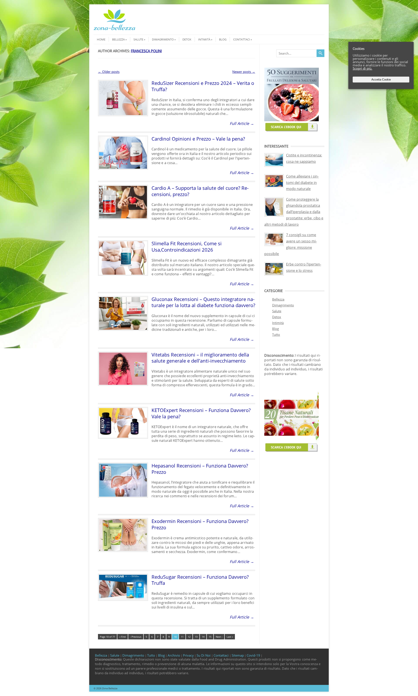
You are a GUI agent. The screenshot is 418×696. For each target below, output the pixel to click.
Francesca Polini (146, 51)
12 (189, 636)
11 (182, 636)
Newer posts (243, 71)
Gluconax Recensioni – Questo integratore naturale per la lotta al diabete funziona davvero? (203, 302)
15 (210, 636)
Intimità (204, 39)
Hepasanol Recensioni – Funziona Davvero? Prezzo (200, 468)
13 (196, 636)
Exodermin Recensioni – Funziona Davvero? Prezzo (200, 524)
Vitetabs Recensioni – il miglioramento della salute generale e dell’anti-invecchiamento (200, 357)
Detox (186, 39)
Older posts (109, 71)
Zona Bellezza (109, 688)
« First (122, 636)
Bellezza (118, 39)
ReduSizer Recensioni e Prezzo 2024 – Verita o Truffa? (203, 86)
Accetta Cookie (381, 79)
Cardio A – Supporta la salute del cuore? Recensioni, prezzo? (200, 191)
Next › (219, 636)
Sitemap (238, 655)
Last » (230, 636)
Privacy (188, 655)
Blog (222, 39)
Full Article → (242, 123)
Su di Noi (204, 655)
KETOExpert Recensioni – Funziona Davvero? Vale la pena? (201, 413)
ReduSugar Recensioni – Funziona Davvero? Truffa (200, 579)
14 (203, 636)
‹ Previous (135, 636)
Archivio (174, 655)
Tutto (276, 334)
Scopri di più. (362, 68)
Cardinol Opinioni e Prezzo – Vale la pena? (198, 138)
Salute (138, 39)
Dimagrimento (163, 39)
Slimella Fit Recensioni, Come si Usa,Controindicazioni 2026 (187, 246)
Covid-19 (253, 655)
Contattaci (241, 39)
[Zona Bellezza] (114, 31)
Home (101, 39)
